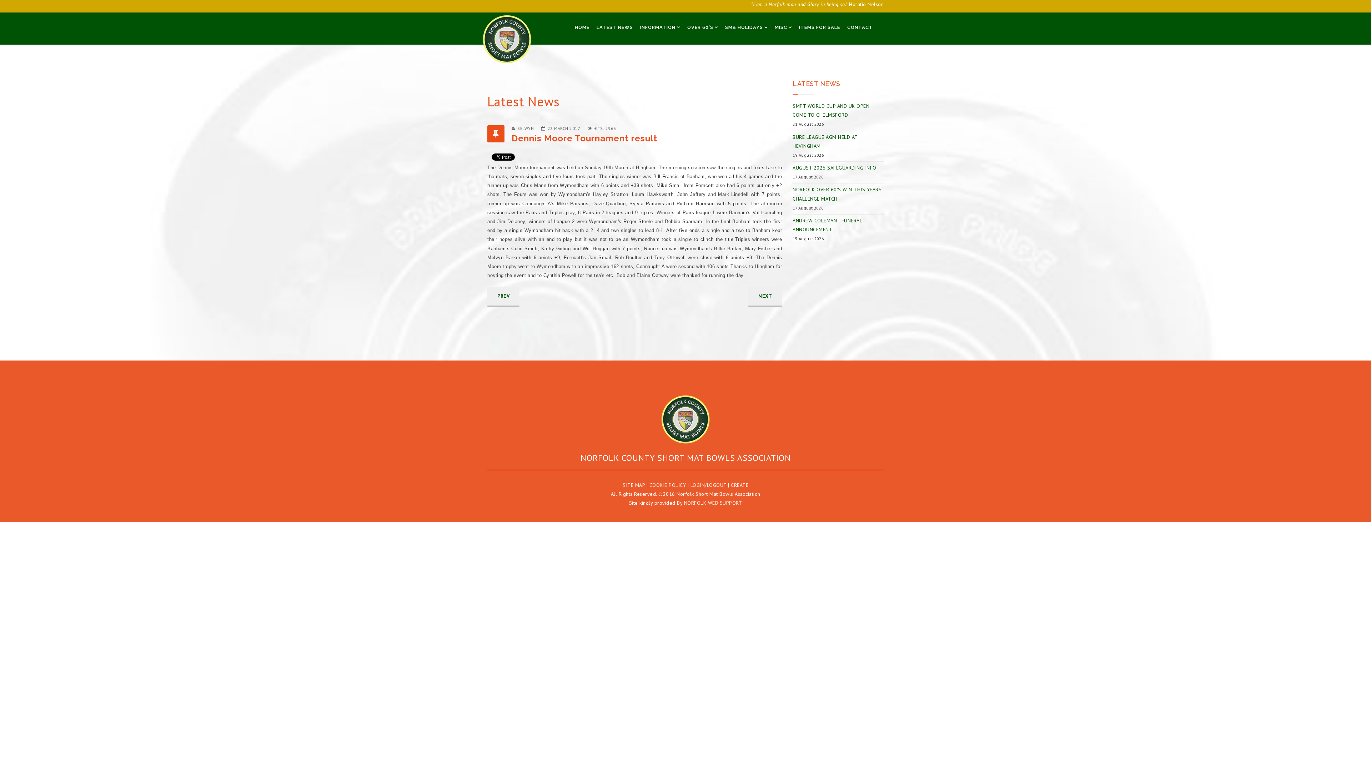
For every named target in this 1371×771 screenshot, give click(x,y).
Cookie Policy (667, 485)
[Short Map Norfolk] (685, 419)
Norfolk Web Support (713, 503)
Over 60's (700, 27)
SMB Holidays (744, 27)
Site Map (634, 485)
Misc (781, 27)
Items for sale (819, 27)
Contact (860, 27)
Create (739, 485)
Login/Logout (708, 485)
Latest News (615, 27)
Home (582, 27)
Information (658, 27)
